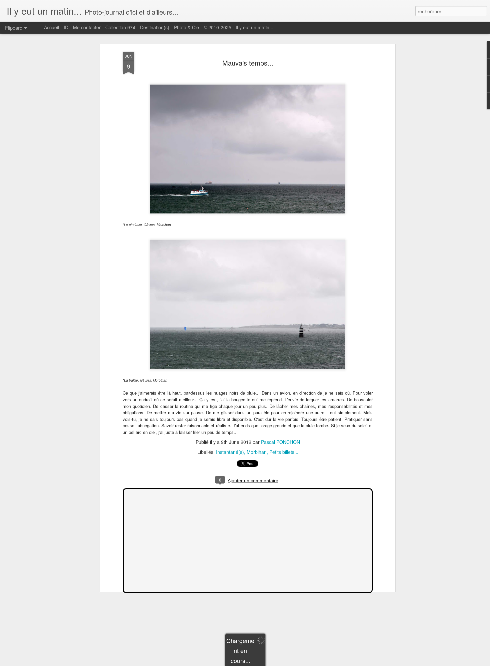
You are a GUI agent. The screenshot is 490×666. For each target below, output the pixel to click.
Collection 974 (120, 27)
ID (66, 27)
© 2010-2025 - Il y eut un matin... (238, 27)
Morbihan (257, 452)
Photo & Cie (186, 27)
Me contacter (87, 27)
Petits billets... (283, 452)
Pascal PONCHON (280, 442)
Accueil (51, 27)
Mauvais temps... (247, 63)
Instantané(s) (230, 452)
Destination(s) (154, 27)
